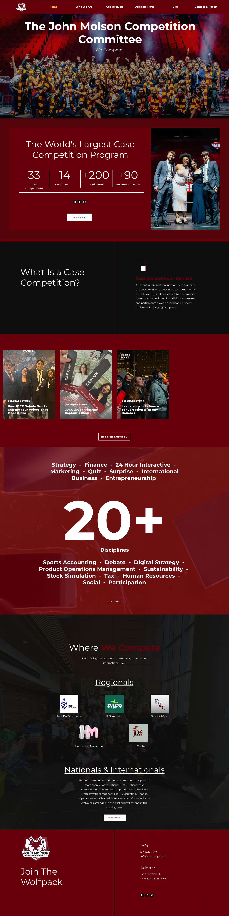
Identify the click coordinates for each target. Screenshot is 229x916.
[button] (145, 7)
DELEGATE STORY (19, 401)
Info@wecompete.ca (153, 856)
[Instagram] (84, 202)
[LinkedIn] (75, 202)
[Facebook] (79, 202)
